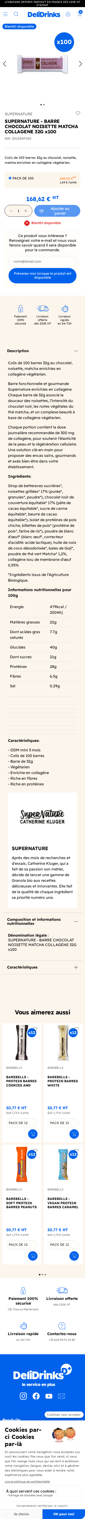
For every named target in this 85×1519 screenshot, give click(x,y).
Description (18, 350)
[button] (11, 211)
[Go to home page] (42, 1375)
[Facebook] (36, 1398)
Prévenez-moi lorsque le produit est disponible (42, 275)
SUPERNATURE (19, 114)
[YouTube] (48, 1398)
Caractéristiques (22, 967)
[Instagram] (23, 1398)
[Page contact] (61, 1398)
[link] (44, 14)
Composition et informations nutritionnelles (34, 921)
